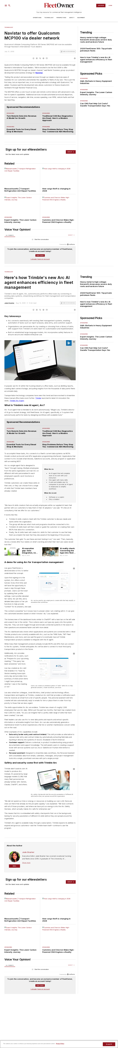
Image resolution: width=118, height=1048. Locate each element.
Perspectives (61, 17)
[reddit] (43, 58)
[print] (75, 58)
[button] (5, 5)
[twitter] (40, 58)
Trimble (38, 402)
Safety (71, 17)
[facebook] (33, 58)
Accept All (109, 1044)
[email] (47, 58)
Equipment (81, 17)
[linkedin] (37, 58)
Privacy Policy (60, 1043)
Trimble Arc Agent (17, 404)
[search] (9, 5)
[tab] (9, 238)
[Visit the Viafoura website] (71, 248)
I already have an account (40, 263)
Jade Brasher (9, 307)
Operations (37, 17)
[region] (40, 243)
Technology (49, 17)
